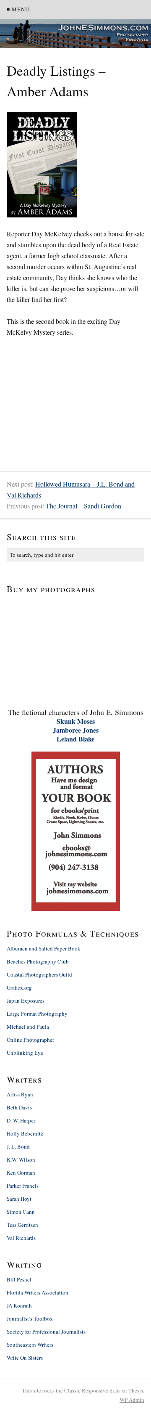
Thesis (135, 1390)
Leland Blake (75, 739)
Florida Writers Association (37, 1292)
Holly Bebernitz (25, 1133)
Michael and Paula (28, 1026)
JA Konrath (19, 1305)
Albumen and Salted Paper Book (44, 948)
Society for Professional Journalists (46, 1331)
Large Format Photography (37, 1013)
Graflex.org (19, 987)
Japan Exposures (25, 1000)
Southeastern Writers (30, 1344)
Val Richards (21, 1238)
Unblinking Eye (25, 1052)
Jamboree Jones (76, 730)
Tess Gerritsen (22, 1224)
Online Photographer (30, 1039)
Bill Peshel (19, 1279)
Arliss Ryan (20, 1094)
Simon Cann (21, 1211)
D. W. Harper (21, 1120)
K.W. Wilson (21, 1159)
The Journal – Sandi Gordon (83, 505)
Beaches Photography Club (38, 961)
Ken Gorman (21, 1172)
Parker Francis (23, 1185)
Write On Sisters (25, 1357)
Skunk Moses (76, 721)
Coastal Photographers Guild (39, 974)
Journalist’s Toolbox (30, 1318)
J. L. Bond (18, 1146)
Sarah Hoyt (19, 1198)
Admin (132, 1399)
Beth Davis (19, 1107)
